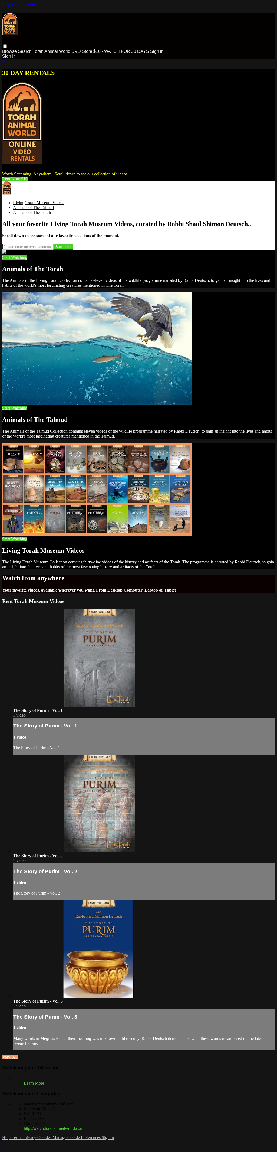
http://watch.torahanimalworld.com (53, 1128)
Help (7, 1137)
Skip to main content (19, 4)
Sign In (9, 56)
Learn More (34, 1083)
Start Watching (14, 257)
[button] (5, 46)
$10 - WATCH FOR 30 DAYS (121, 51)
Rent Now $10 (15, 179)
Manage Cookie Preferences (77, 1137)
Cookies (44, 1137)
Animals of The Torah (32, 212)
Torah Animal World (51, 51)
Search (25, 51)
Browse (10, 51)
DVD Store (81, 51)
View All (10, 1057)
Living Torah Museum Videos (38, 202)
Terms (17, 1137)
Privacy (30, 1137)
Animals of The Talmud (33, 207)
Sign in (157, 51)
